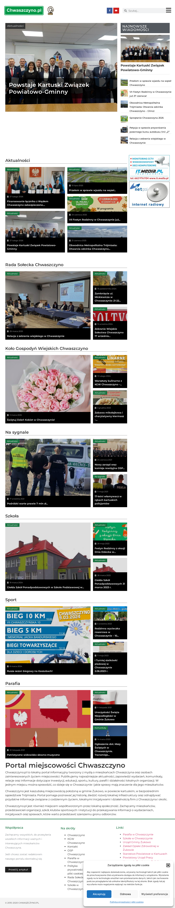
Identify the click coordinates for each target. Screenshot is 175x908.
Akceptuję (99, 894)
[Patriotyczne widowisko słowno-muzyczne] (48, 724)
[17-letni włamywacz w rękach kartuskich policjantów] (110, 490)
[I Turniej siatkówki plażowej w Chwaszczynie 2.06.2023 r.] (110, 658)
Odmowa (125, 894)
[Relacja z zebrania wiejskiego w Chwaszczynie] (48, 305)
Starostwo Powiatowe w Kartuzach (145, 853)
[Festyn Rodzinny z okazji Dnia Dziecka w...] (110, 539)
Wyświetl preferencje (154, 894)
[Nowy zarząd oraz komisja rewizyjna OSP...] (110, 455)
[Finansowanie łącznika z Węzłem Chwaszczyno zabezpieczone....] (35, 188)
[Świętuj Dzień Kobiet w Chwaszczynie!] (48, 389)
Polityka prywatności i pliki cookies (127, 902)
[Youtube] (116, 11)
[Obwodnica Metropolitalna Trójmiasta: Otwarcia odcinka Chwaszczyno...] (97, 239)
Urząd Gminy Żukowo (137, 842)
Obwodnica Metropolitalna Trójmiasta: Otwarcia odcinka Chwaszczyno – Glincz (146, 106)
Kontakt (73, 846)
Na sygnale (17, 432)
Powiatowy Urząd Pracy (138, 857)
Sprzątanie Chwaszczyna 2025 (147, 117)
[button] (168, 865)
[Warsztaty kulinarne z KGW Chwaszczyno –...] (110, 371)
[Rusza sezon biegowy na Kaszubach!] (48, 640)
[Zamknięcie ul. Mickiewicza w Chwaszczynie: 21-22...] (110, 287)
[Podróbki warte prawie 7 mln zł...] (48, 473)
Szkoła (12, 515)
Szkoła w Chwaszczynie (138, 838)
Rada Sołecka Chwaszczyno (34, 264)
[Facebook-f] (110, 11)
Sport (11, 599)
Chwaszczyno (76, 835)
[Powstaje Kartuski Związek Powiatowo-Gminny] (35, 231)
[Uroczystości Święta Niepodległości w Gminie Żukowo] (110, 706)
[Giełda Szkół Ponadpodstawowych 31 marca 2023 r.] (110, 574)
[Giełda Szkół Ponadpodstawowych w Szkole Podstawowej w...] (48, 557)
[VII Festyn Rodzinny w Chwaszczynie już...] (97, 209)
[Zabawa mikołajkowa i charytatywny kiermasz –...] (110, 406)
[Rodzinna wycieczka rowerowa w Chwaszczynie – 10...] (110, 622)
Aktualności (15, 26)
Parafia (12, 683)
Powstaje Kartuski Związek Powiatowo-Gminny (49, 88)
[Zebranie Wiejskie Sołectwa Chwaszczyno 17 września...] (110, 323)
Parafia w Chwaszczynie (138, 834)
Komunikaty (100, 728)
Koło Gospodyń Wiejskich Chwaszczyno (46, 348)
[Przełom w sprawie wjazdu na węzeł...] (97, 180)
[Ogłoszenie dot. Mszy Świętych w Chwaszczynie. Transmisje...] (110, 741)
